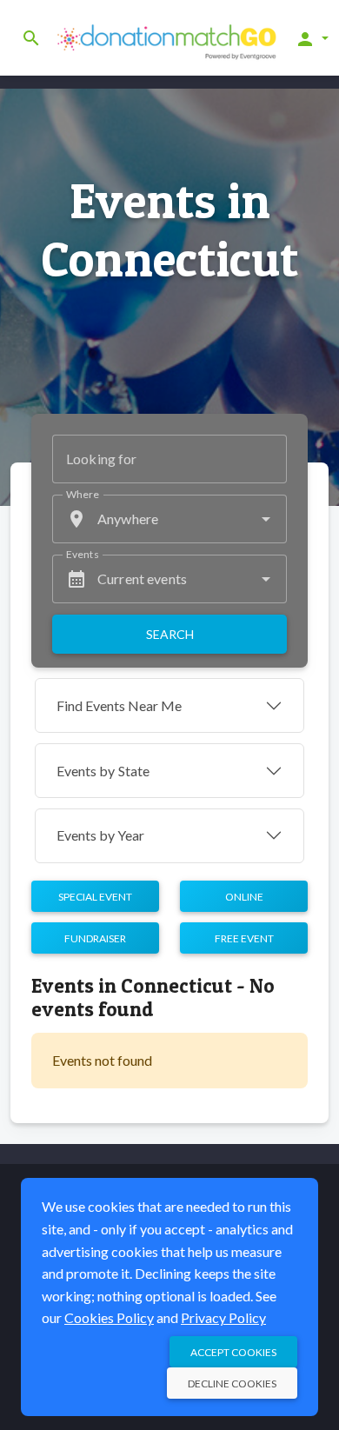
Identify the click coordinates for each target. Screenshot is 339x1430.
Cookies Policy (109, 1317)
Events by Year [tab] (100, 835)
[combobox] (169, 519)
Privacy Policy (223, 1317)
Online (244, 896)
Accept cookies (233, 1352)
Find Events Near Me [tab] (119, 705)
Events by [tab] (103, 770)
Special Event (95, 896)
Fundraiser (95, 938)
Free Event (244, 938)
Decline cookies (232, 1383)
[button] (312, 38)
